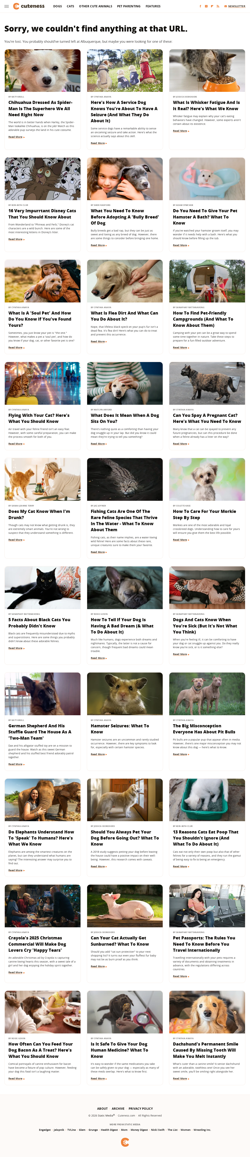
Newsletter (236, 6)
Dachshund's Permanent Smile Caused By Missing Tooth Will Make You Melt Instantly (205, 1050)
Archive (118, 1109)
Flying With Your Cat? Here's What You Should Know (39, 418)
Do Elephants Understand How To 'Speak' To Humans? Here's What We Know (41, 838)
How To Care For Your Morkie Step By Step (204, 514)
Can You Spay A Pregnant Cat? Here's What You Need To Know (207, 418)
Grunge (93, 1130)
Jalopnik (59, 1130)
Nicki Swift (158, 1130)
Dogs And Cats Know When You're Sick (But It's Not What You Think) (205, 626)
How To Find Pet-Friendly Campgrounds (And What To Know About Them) (203, 319)
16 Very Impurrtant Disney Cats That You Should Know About (42, 214)
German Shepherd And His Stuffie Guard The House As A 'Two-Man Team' (39, 732)
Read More (15, 137)
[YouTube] (206, 6)
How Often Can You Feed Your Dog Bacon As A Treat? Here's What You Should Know (40, 1050)
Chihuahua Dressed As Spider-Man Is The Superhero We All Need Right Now (40, 108)
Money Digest (139, 1130)
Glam (82, 1130)
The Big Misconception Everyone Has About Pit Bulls (204, 729)
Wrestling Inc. (202, 1130)
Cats (70, 6)
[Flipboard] (212, 6)
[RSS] (218, 6)
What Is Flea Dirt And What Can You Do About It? (124, 316)
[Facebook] (200, 6)
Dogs (57, 6)
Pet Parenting (129, 6)
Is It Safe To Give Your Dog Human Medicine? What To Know (119, 1050)
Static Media (105, 1115)
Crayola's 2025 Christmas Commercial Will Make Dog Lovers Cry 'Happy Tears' (37, 944)
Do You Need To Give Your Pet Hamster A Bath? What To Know (205, 217)
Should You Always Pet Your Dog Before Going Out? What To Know (125, 838)
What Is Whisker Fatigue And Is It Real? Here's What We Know (206, 105)
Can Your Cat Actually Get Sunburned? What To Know (120, 941)
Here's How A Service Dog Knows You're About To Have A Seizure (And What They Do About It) (124, 111)
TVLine (71, 1130)
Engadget (45, 1130)
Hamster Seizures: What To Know (120, 729)
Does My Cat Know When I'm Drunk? (39, 514)
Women (186, 1130)
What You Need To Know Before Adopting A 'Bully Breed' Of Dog (125, 217)
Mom (124, 1130)
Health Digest (109, 1130)
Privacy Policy (141, 1109)
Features (153, 6)
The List (173, 1130)
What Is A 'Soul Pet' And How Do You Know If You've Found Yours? (39, 319)
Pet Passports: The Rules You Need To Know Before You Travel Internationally (204, 944)
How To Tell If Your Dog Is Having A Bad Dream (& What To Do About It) (122, 626)
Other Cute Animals (95, 6)
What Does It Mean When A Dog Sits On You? (125, 418)
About (102, 1109)
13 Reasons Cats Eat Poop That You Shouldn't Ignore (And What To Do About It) (205, 838)
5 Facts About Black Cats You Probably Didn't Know (39, 623)
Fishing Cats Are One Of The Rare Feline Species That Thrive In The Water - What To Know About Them (124, 520)
